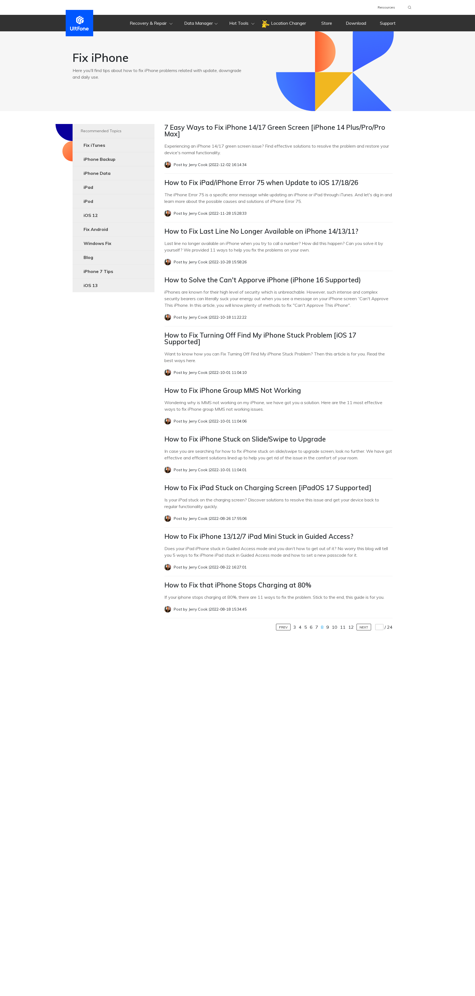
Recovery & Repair (149, 23)
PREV (283, 627)
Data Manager (198, 23)
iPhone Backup (99, 159)
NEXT (364, 627)
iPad (88, 187)
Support (388, 23)
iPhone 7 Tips (98, 271)
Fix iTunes (94, 145)
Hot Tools (239, 23)
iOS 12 (91, 215)
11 (343, 627)
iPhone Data (97, 173)
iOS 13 (91, 285)
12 (351, 627)
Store (326, 23)
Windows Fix (97, 243)
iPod (88, 201)
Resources (386, 7)
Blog (88, 257)
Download (356, 23)
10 (334, 627)
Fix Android (96, 229)
